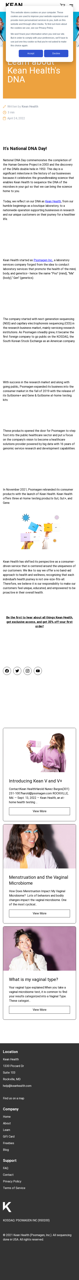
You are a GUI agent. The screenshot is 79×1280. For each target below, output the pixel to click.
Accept (30, 53)
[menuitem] (39, 1095)
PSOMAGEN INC (26, 1220)
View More (39, 811)
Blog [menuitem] (6, 1150)
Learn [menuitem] (6, 1130)
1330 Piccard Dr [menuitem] (13, 1066)
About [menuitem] (7, 1123)
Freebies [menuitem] (8, 1143)
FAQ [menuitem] (5, 1168)
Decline (56, 53)
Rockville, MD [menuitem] (12, 1079)
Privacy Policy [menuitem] (12, 1181)
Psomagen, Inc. (41, 1235)
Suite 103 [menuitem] (9, 1072)
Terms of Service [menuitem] (14, 1188)
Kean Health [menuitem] (11, 1059)
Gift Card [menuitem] (9, 1136)
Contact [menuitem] (8, 1175)
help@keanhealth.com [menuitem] (17, 1086)
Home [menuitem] (7, 1116)
